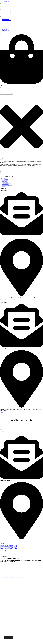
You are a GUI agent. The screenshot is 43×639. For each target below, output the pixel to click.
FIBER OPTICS (7, 21)
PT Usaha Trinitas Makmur (4, 1)
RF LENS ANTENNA (8, 26)
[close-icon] (21, 157)
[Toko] (21, 83)
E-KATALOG (4, 29)
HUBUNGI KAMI (5, 30)
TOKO (3, 31)
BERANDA (4, 18)
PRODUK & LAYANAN (6, 20)
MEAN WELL (6, 28)
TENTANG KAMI (5, 19)
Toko (1, 85)
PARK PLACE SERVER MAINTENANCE (11, 25)
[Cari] (0, 92)
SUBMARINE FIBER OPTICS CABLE (11, 27)
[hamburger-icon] (0, 16)
